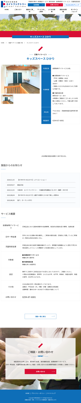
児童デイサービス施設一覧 (15, 43)
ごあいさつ (17, 9)
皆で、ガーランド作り (24, 200)
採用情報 (36, 5)
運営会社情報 (63, 10)
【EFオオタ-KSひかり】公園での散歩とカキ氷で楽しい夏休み (38, 195)
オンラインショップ (74, 10)
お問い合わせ (54, 5)
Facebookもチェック (72, 5)
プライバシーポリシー (38, 393)
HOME (7, 9)
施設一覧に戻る (40, 316)
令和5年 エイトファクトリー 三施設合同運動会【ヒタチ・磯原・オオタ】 (43, 190)
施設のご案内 (29, 10)
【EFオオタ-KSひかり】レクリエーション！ (32, 180)
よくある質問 (51, 10)
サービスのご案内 (40, 10)
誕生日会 (20, 185)
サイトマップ (51, 393)
